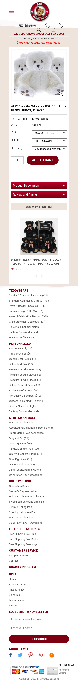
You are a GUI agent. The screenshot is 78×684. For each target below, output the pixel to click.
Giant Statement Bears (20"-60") (27, 321)
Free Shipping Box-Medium (24, 539)
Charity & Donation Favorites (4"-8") (29, 295)
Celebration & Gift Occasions (25, 474)
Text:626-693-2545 (61, 25)
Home (12, 579)
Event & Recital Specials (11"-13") (28, 305)
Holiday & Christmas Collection (27, 496)
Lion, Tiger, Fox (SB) (20, 443)
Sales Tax (14, 594)
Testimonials (16, 600)
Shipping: (17, 148)
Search (39, 30)
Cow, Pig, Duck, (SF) (20, 459)
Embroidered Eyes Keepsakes (26, 432)
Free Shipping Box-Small (23, 533)
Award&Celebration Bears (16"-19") (29, 316)
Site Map (14, 605)
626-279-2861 (47, 25)
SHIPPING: (17, 140)
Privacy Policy (16, 589)
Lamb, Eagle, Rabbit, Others (25, 469)
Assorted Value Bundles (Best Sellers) (31, 427)
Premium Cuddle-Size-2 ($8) (25, 374)
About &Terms (17, 584)
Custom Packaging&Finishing (26, 400)
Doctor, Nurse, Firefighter (23, 406)
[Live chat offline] (65, 665)
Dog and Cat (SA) (19, 438)
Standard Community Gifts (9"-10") (29, 300)
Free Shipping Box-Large (23, 544)
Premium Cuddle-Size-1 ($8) (25, 369)
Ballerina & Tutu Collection (24, 326)
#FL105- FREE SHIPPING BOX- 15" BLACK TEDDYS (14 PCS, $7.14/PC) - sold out (36, 261)
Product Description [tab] (26, 185)
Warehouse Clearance (21, 337)
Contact (13, 560)
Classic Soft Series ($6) (22, 358)
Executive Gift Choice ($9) (23, 390)
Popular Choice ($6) (20, 353)
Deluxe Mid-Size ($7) (21, 364)
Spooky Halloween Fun (22, 512)
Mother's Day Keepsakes (23, 491)
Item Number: (19, 118)
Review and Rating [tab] (25, 194)
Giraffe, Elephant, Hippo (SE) (25, 453)
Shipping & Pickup (19, 555)
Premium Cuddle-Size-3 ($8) (25, 379)
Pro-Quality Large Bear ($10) (25, 395)
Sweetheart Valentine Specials (26, 501)
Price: (14, 125)
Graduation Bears (19, 486)
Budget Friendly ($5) (20, 348)
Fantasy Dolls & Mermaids (24, 332)
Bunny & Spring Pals (20, 507)
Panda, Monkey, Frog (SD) (24, 448)
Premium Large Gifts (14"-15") (26, 311)
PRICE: (15, 132)
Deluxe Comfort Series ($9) (24, 385)
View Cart (53, 30)
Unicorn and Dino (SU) (22, 464)
